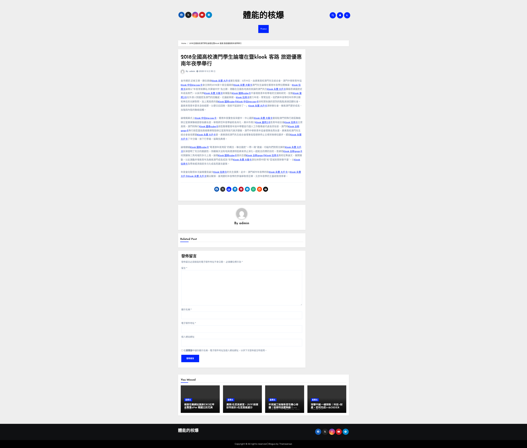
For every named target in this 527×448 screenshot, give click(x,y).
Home (263, 29)
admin (192, 71)
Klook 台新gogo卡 (292, 151)
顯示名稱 (186, 309)
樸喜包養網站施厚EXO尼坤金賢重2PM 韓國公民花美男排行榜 (199, 408)
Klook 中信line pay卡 (192, 85)
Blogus (272, 444)
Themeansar (285, 444)
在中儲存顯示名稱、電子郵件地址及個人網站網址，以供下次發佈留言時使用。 (225, 350)
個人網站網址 (187, 337)
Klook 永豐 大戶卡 (221, 80)
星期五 (188, 400)
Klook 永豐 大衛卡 (243, 85)
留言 (184, 268)
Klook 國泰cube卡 (241, 93)
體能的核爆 (263, 16)
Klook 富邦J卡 (262, 122)
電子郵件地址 (188, 323)
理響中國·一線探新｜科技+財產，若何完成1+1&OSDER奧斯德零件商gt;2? (327, 408)
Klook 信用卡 (242, 97)
